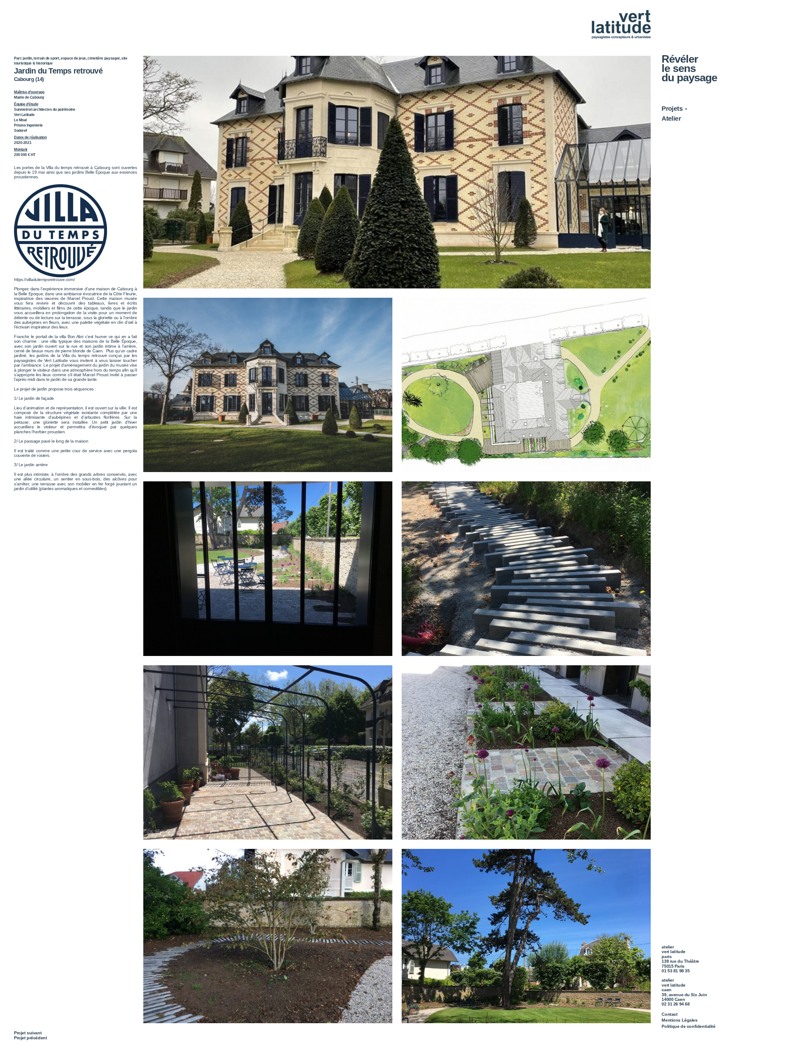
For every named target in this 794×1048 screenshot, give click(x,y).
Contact (669, 1014)
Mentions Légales (679, 1020)
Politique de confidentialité (688, 1026)
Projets (673, 108)
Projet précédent (30, 1037)
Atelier (671, 118)
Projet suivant (28, 1033)
